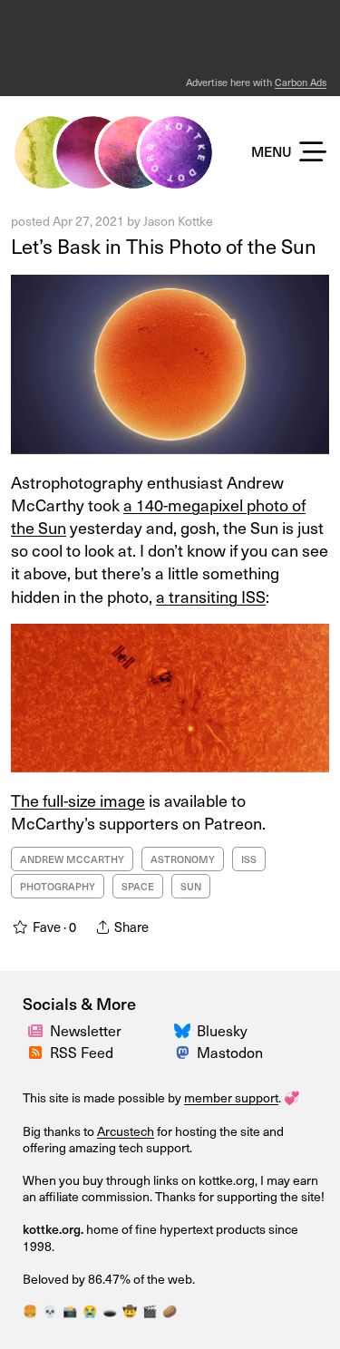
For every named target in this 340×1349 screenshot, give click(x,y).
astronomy (183, 859)
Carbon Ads (300, 82)
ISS (249, 859)
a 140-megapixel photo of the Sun (158, 515)
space (137, 886)
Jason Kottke (178, 220)
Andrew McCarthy (72, 859)
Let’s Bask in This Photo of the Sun (163, 245)
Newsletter (85, 1030)
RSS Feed (81, 1052)
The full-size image (78, 800)
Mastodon (230, 1052)
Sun (190, 886)
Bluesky (222, 1030)
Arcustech (125, 1130)
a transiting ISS (211, 596)
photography (57, 886)
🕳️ (109, 1310)
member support (231, 1097)
